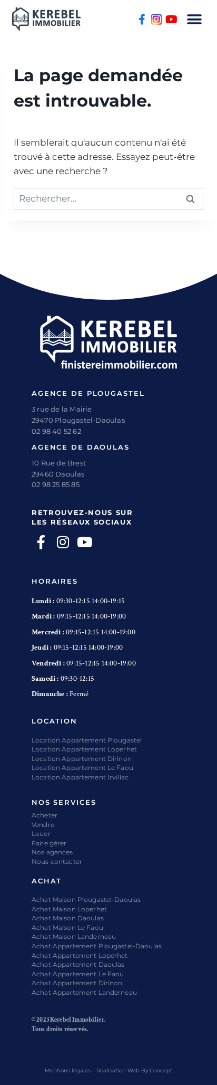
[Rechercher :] (108, 198)
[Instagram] (156, 19)
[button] (194, 19)
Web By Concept (149, 1070)
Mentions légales (68, 1070)
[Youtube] (171, 19)
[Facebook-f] (141, 19)
